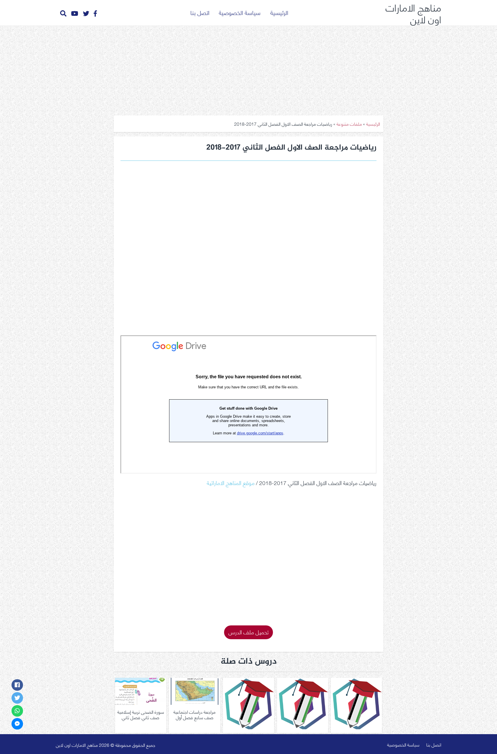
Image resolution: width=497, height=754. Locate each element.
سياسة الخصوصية (240, 12)
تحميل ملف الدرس (248, 632)
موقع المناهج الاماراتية (231, 482)
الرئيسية (279, 12)
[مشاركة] (17, 685)
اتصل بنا (199, 12)
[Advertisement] (248, 68)
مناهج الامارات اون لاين (413, 12)
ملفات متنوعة (349, 123)
